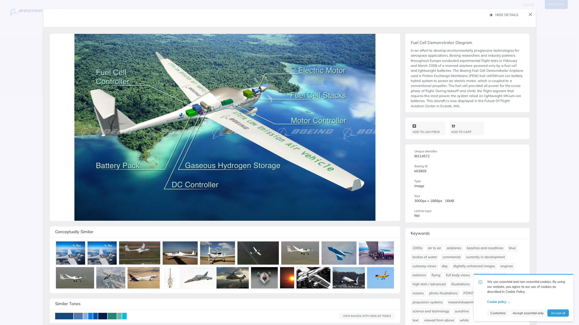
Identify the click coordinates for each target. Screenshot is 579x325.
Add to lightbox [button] (426, 132)
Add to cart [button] (461, 132)
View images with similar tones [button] (367, 316)
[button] (530, 14)
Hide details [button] (506, 15)
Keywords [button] (420, 233)
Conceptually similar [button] (74, 231)
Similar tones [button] (68, 303)
